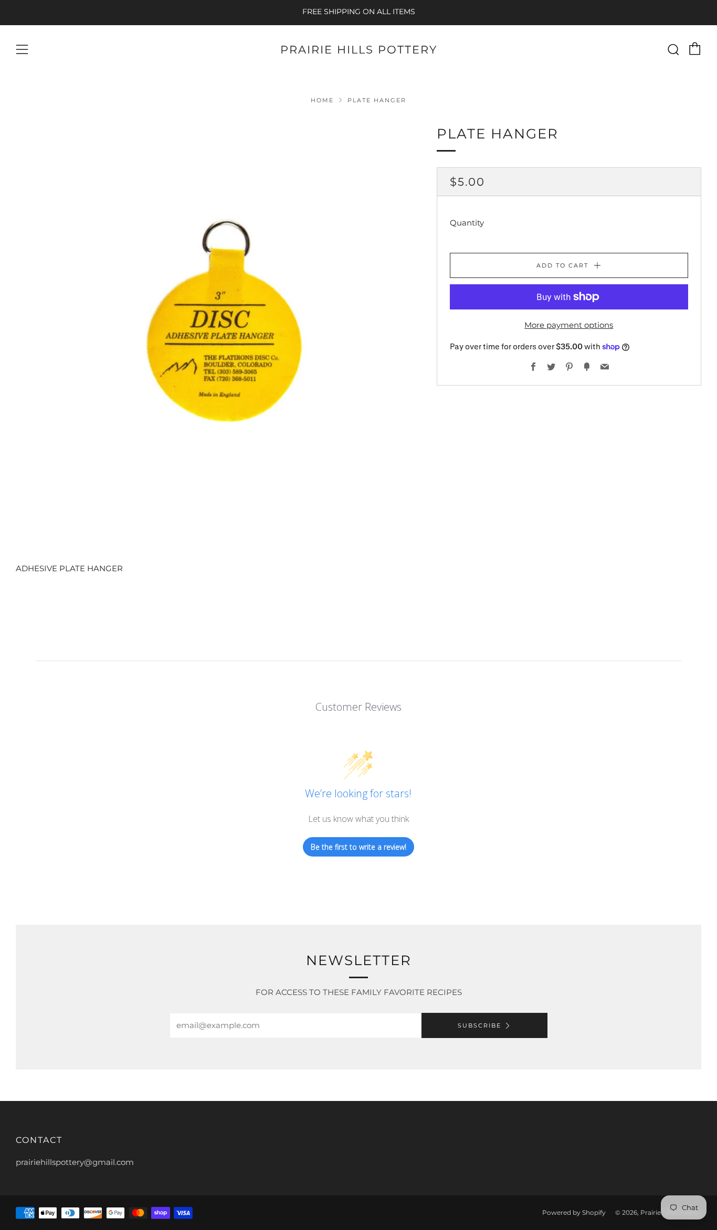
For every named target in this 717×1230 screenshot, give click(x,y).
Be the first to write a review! (358, 847)
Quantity (467, 223)
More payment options (568, 325)
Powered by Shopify (574, 1212)
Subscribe (479, 1025)
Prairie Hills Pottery (358, 49)
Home (322, 100)
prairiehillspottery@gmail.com (75, 1162)
